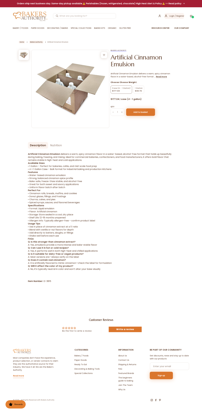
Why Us (121, 389)
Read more (161, 76)
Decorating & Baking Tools (87, 368)
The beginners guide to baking (125, 379)
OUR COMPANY (181, 28)
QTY (112, 107)
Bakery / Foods (81, 355)
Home (22, 42)
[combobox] (84, 16)
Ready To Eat (80, 364)
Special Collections (83, 373)
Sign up (161, 375)
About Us (122, 355)
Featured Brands (126, 373)
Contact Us (123, 360)
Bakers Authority (36, 42)
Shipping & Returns (127, 364)
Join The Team (125, 385)
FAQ (120, 368)
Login (171, 16)
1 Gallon (139, 89)
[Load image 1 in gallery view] (24, 55)
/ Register (179, 16)
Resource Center (160, 28)
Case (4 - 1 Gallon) (121, 89)
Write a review (125, 329)
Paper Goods (80, 360)
